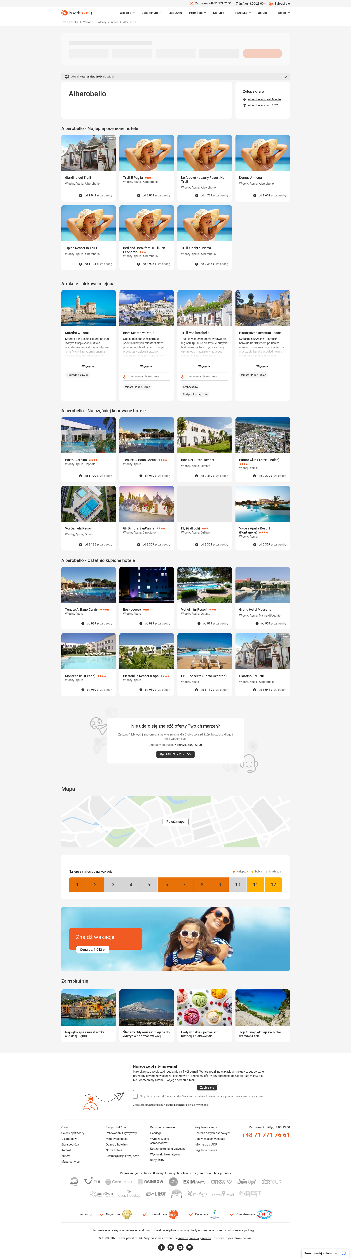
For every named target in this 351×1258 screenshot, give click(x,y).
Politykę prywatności (196, 1104)
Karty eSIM (157, 1160)
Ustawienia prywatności (210, 1139)
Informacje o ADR (206, 1144)
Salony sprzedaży (72, 1133)
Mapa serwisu (70, 1161)
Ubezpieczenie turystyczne (168, 1148)
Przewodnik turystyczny (121, 1133)
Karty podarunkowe (162, 1127)
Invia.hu (206, 1238)
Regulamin (176, 1104)
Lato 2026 (175, 13)
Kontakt (66, 1150)
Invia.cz (183, 1238)
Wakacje (88, 22)
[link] (151, 12)
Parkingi (155, 1133)
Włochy (102, 22)
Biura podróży (70, 1144)
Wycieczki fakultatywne (165, 1154)
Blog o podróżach (117, 1127)
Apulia (115, 22)
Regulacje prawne (206, 1150)
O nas (65, 1127)
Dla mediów (69, 1139)
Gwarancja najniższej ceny (122, 1156)
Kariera (65, 1156)
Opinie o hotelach (117, 1144)
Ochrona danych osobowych (212, 1133)
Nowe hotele (114, 1150)
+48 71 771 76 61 (266, 1135)
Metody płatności (117, 1139)
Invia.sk (194, 1238)
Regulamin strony (206, 1127)
